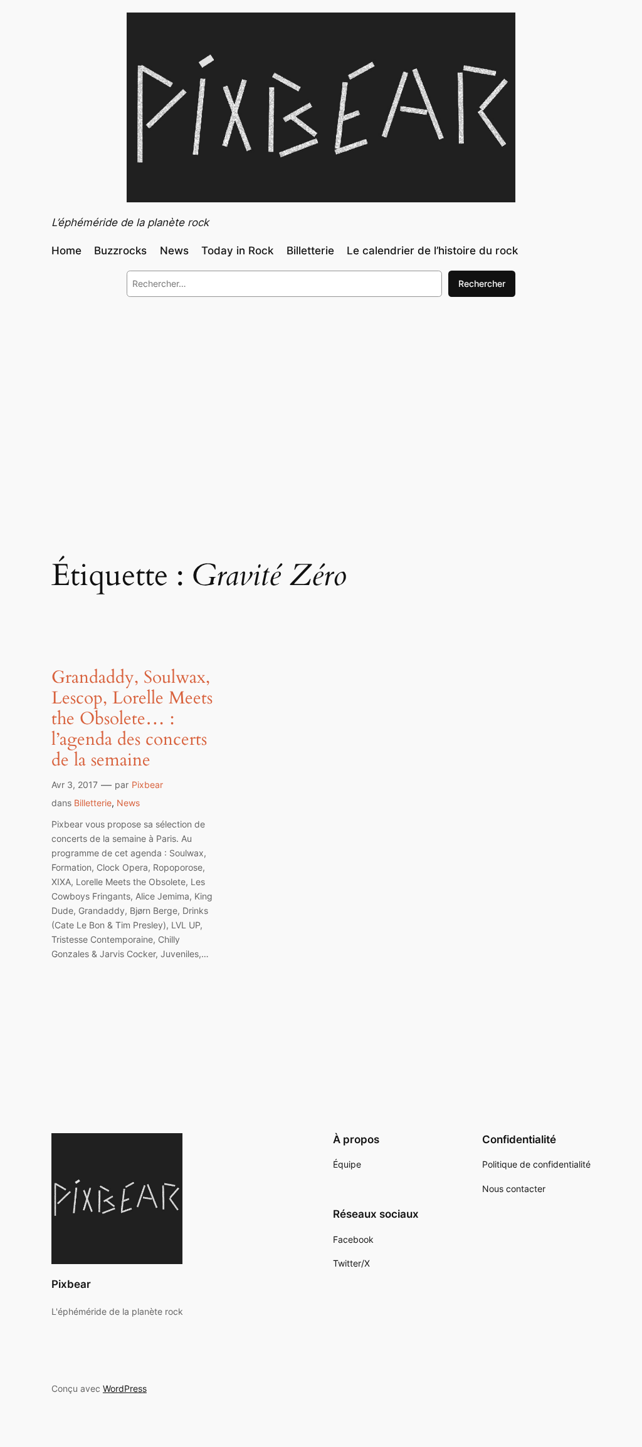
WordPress (125, 1388)
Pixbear (147, 784)
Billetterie (93, 802)
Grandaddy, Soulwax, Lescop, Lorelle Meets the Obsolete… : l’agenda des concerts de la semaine (132, 719)
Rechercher (481, 283)
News (128, 802)
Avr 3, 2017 (74, 784)
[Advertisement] (321, 409)
